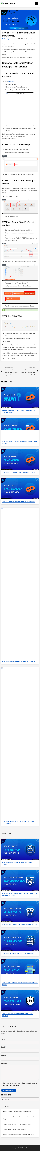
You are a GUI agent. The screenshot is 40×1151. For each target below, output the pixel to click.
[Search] (3, 1099)
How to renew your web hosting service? (18, 953)
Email (3, 1047)
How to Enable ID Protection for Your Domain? (17, 1111)
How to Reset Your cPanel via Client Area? (18, 472)
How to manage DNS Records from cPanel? (18, 661)
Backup (4, 39)
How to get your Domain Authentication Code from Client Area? (20, 1118)
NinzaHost (11, 81)
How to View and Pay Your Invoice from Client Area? (18, 1134)
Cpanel (9, 39)
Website (3, 1055)
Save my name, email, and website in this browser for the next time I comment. (20, 1084)
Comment (4, 1063)
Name (3, 1039)
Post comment (8, 1090)
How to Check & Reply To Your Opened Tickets (19, 924)
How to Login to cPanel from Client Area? (18, 502)
